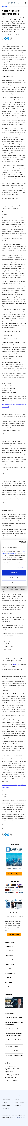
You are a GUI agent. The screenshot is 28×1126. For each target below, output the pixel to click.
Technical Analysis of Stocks (13, 1051)
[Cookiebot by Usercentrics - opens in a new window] (19, 542)
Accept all (14, 572)
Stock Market (8, 977)
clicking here (16, 664)
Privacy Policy (16, 1117)
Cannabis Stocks (9, 946)
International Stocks (10, 959)
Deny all (14, 582)
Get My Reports (14, 934)
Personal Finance (9, 968)
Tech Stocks (8, 982)
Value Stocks (8, 986)
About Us (17, 1096)
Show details (19, 567)
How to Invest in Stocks (11, 1046)
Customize (13, 577)
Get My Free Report (14, 874)
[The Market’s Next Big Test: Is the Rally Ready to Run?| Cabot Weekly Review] (14, 1002)
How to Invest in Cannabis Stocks (14, 1055)
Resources (5, 1096)
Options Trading (9, 964)
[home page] (14, 3)
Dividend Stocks (9, 950)
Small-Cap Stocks (10, 973)
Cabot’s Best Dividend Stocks (13, 1028)
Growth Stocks (9, 955)
